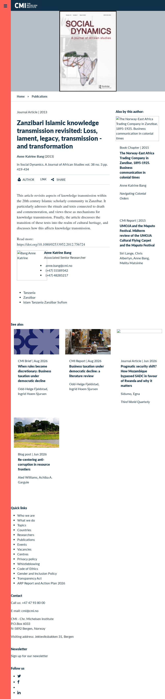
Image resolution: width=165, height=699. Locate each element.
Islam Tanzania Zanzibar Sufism (45, 302)
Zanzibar (29, 297)
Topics (21, 525)
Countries (24, 530)
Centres (22, 554)
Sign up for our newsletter (29, 655)
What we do (26, 520)
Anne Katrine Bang (30, 156)
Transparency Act (29, 578)
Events (22, 544)
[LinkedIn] (19, 692)
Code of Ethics (27, 568)
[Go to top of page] (156, 690)
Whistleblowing (28, 563)
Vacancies (24, 549)
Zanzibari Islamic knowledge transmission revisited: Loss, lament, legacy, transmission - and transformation (59, 134)
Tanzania (29, 292)
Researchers (25, 534)
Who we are (26, 515)
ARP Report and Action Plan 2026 (41, 583)
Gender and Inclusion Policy (37, 573)
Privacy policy (27, 559)
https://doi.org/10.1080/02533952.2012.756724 (51, 244)
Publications (26, 539)
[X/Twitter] (19, 676)
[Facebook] (19, 682)
